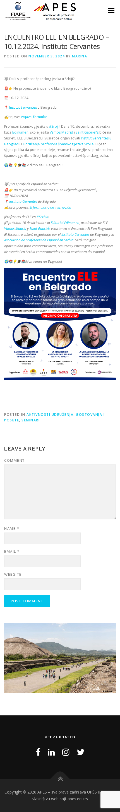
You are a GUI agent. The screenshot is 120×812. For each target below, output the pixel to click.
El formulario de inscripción (50, 207)
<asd (11, 656)
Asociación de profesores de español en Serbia (38, 240)
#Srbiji (54, 126)
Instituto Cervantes (23, 201)
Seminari (30, 420)
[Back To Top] (60, 779)
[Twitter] (81, 752)
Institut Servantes (23, 107)
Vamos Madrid (61, 132)
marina (79, 56)
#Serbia (42, 216)
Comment (14, 460)
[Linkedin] (51, 752)
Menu (110, 10)
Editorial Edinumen (65, 222)
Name (11, 528)
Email (12, 551)
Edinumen (20, 132)
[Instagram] (65, 752)
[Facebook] (38, 752)
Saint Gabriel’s (87, 132)
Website (13, 574)
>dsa (109, 656)
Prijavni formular (34, 117)
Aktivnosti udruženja (50, 414)
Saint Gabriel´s (40, 228)
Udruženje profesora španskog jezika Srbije (58, 144)
